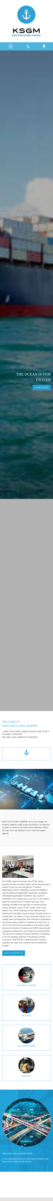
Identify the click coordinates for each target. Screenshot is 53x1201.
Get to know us (13, 953)
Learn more (42, 387)
